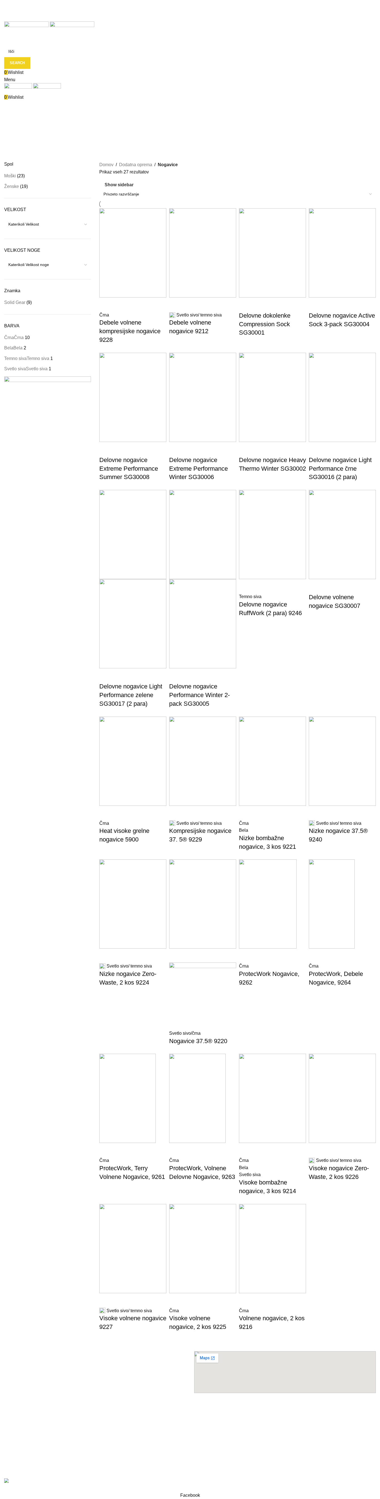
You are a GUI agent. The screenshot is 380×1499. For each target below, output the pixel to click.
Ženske (11, 186)
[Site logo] (27, 29)
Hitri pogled (106, 304)
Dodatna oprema (135, 164)
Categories (15, 135)
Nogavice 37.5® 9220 (198, 1041)
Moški (10, 175)
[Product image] (132, 623)
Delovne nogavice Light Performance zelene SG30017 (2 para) (130, 695)
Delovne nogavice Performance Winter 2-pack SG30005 (199, 695)
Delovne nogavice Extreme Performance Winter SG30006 (198, 468)
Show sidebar (119, 184)
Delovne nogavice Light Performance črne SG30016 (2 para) (340, 468)
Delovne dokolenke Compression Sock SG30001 (264, 324)
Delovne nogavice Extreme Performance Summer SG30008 (128, 468)
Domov (106, 164)
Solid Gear (14, 302)
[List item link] (95, 1420)
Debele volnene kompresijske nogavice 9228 (130, 331)
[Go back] (11, 108)
